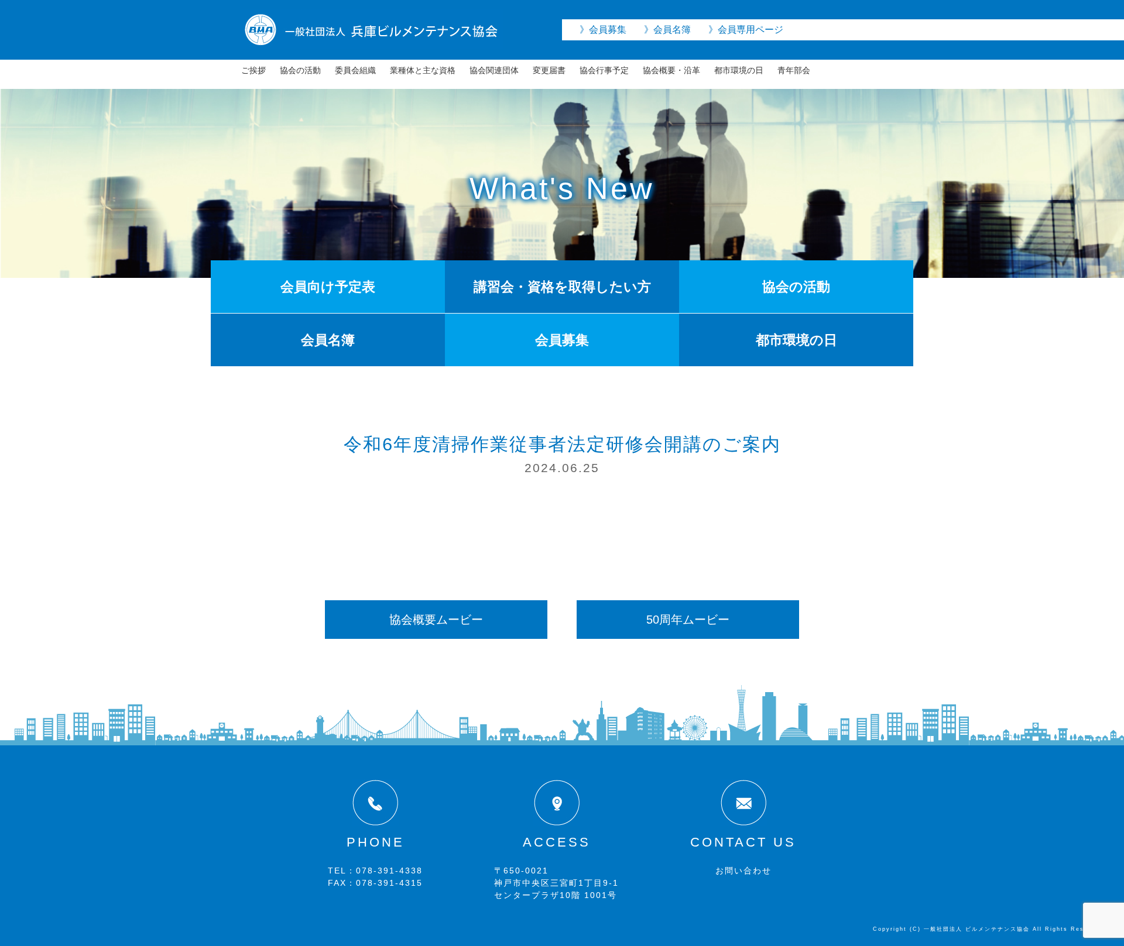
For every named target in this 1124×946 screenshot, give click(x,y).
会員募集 (562, 340)
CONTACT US (743, 842)
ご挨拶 (253, 70)
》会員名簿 (667, 30)
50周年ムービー (687, 619)
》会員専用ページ (745, 30)
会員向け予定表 (327, 286)
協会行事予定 (604, 70)
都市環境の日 (738, 70)
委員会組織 (355, 70)
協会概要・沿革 (671, 70)
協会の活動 (300, 70)
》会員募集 (603, 30)
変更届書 (549, 70)
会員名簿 (328, 340)
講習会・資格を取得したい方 (562, 286)
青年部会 (793, 70)
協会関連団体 (494, 70)
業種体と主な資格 (422, 70)
